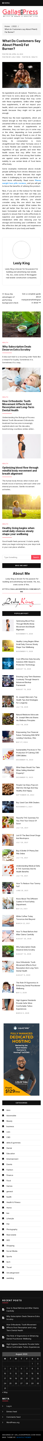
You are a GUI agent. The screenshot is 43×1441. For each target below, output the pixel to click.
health (34, 57)
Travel (9, 1267)
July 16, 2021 (22, 876)
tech (8, 1262)
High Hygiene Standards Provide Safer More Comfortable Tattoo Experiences (23, 1345)
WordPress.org (12, 1422)
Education (10, 1153)
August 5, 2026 (23, 975)
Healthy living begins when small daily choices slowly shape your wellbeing (18, 531)
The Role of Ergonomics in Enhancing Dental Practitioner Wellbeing (28, 985)
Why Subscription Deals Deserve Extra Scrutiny (16, 348)
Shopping (10, 1245)
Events (9, 1164)
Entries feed (11, 1411)
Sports (9, 1256)
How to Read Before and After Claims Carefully (22, 1309)
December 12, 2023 (24, 777)
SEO (8, 1240)
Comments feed (13, 1417)
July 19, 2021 (22, 858)
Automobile (11, 1115)
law (7, 1213)
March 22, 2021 (23, 923)
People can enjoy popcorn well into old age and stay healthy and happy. (27, 788)
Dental (9, 1148)
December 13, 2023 (24, 760)
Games (9, 1186)
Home (9, 1208)
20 (21, 1378)
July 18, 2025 (22, 707)
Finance (9, 1175)
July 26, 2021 (22, 828)
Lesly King (16, 57)
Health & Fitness (13, 1202)
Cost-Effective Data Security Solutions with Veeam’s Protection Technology (28, 662)
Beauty (9, 1121)
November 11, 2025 (24, 634)
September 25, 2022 (25, 795)
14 (27, 1373)
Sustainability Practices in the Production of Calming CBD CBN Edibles (28, 753)
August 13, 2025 (23, 669)
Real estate (11, 1235)
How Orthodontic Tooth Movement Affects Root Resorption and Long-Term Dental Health (18, 406)
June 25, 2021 (22, 890)
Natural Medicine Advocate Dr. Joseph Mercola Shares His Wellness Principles (27, 717)
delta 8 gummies (13, 1143)
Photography (11, 1229)
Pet (7, 1224)
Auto (8, 1110)
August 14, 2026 (23, 954)
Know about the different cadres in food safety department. (27, 902)
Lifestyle (10, 1218)
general (9, 1191)
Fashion (9, 1170)
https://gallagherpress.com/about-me (21, 590)
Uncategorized (12, 1273)
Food (8, 1180)
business (10, 1126)
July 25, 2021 (22, 842)
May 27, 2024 (22, 742)
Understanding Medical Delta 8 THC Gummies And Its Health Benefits (28, 869)
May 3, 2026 (21, 993)
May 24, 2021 (21, 909)
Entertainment (12, 1159)
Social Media (11, 1251)
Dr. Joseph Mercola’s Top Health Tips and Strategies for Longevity (27, 700)
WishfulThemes (23, 1437)
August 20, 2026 (24, 939)
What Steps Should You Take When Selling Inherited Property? (28, 770)
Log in (9, 1406)
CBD (8, 1137)
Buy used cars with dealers (27, 802)
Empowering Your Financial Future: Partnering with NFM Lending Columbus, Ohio (27, 735)
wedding (10, 1278)
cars (8, 1132)
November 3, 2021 (24, 807)
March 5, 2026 (22, 1013)
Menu (7, 3)
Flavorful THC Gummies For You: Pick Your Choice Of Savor (27, 821)
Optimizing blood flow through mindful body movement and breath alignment (20, 470)
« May (5, 1392)
